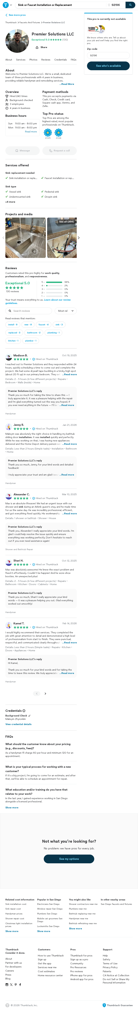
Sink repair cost (13, 909)
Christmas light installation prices (18, 924)
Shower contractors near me (83, 904)
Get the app (44, 963)
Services (20, 59)
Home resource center (50, 975)
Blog (7, 978)
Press (8, 974)
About (8, 59)
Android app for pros (81, 979)
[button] (17, 41)
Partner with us (13, 962)
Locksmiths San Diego (48, 926)
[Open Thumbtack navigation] (7, 5)
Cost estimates (46, 971)
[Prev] (36, 693)
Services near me (47, 967)
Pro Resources (78, 967)
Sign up (42, 959)
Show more (11, 931)
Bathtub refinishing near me (83, 923)
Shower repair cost (14, 918)
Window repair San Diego (50, 909)
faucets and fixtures (30, 22)
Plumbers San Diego (47, 914)
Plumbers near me (78, 909)
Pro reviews (76, 971)
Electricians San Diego (48, 904)
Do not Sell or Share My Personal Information (116, 981)
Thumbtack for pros (81, 955)
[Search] (130, 5)
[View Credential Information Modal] (23, 710)
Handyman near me (78, 918)
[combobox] (60, 5)
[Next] (45, 693)
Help (105, 955)
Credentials (60, 59)
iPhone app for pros (81, 975)
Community (76, 963)
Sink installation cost (15, 904)
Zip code (92, 49)
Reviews (45, 59)
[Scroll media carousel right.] (78, 237)
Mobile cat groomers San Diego (49, 920)
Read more (31, 131)
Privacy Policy (110, 967)
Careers (9, 970)
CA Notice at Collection (116, 975)
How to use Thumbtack (51, 955)
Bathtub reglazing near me (82, 914)
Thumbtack (10, 22)
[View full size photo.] (25, 238)
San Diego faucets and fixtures (116, 904)
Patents (107, 971)
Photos (33, 59)
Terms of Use (110, 963)
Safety (106, 959)
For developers (13, 966)
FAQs (73, 59)
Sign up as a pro (79, 959)
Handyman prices (13, 914)
